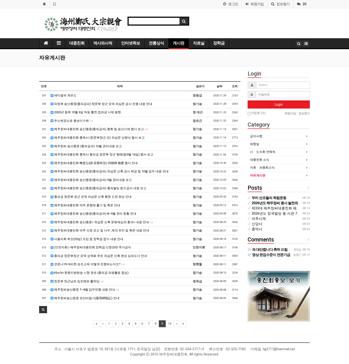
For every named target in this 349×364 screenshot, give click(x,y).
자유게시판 (257, 175)
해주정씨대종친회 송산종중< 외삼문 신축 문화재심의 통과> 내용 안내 (102, 222)
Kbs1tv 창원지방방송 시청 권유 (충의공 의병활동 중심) (91, 272)
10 (169, 323)
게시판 (178, 43)
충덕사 (256, 229)
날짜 (219, 86)
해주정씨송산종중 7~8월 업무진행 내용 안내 (85, 289)
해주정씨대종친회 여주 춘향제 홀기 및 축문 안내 (86, 205)
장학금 (219, 43)
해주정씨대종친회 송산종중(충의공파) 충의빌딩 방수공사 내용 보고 (99, 188)
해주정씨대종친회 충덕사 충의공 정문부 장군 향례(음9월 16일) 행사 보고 (103, 154)
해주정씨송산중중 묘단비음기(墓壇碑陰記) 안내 (86, 298)
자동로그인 (258, 113)
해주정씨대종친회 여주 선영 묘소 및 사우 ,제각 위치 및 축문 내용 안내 (101, 230)
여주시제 (258, 219)
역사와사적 (102, 43)
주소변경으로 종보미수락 (72, 121)
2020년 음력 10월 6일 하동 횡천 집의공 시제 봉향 (87, 112)
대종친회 (77, 43)
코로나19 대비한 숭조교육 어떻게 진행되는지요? (88, 264)
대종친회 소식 (259, 159)
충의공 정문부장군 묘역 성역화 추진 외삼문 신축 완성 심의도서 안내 (100, 256)
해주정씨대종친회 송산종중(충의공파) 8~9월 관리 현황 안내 (94, 213)
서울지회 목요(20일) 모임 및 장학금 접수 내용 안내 (88, 239)
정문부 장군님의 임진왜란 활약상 (78, 281)
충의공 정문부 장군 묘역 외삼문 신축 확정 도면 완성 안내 (92, 197)
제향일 (254, 144)
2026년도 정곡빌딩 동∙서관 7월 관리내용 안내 (287, 213)
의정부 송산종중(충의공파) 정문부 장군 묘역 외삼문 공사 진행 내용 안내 (102, 104)
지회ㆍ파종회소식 (262, 167)
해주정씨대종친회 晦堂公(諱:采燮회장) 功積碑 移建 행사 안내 (95, 163)
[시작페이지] (44, 4)
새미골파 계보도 (64, 95)
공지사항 (256, 136)
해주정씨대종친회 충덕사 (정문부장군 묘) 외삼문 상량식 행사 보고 (99, 137)
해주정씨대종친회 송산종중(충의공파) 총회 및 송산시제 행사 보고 (100, 129)
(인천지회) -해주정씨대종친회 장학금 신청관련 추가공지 (92, 247)
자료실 (198, 43)
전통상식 (156, 43)
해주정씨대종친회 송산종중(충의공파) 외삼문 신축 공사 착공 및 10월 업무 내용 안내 (111, 171)
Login (279, 104)
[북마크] (54, 4)
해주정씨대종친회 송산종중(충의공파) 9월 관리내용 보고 (92, 180)
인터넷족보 (130, 43)
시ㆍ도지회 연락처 (262, 152)
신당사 (256, 224)
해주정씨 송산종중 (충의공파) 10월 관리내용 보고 (87, 146)
